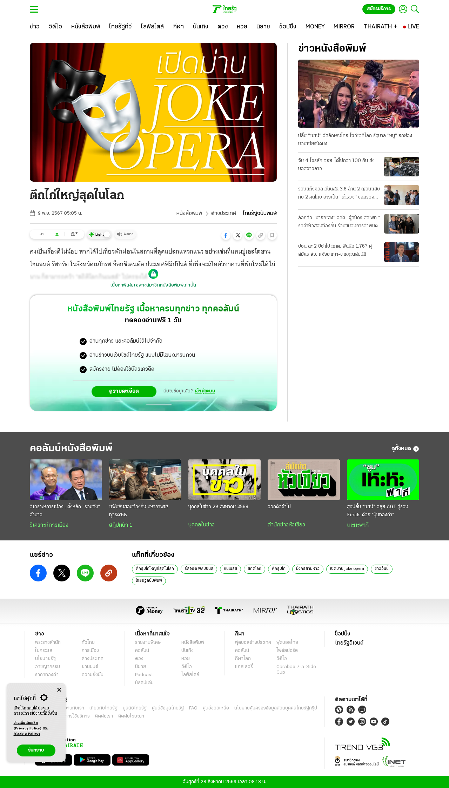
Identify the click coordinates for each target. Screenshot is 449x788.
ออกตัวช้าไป (279, 507)
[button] (225, 235)
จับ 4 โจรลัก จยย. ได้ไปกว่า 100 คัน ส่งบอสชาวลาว (336, 164)
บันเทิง (187, 650)
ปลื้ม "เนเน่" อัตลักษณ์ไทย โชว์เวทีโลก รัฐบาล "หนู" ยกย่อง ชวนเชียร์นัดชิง (355, 140)
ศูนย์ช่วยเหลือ (216, 708)
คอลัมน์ (142, 650)
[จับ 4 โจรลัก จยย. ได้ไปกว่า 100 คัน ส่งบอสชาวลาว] (401, 166)
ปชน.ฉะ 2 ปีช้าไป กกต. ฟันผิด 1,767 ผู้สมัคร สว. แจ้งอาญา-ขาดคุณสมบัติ (335, 250)
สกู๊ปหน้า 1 (120, 525)
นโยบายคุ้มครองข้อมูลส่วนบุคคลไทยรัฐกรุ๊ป (275, 708)
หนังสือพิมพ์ (189, 213)
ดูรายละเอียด (124, 391)
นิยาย (140, 666)
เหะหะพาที (358, 525)
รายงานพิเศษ (148, 642)
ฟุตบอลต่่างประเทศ (253, 642)
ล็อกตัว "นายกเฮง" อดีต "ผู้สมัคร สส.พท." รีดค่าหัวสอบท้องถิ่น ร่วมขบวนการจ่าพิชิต (339, 222)
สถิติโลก (254, 569)
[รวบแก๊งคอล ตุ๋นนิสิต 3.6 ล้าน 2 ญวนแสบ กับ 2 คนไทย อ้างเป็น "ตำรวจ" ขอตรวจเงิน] (401, 195)
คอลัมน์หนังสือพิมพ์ (71, 448)
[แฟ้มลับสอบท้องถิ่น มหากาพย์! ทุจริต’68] (145, 479)
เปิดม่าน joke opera (347, 569)
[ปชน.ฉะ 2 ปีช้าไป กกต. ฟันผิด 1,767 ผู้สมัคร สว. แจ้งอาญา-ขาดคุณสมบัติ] (401, 252)
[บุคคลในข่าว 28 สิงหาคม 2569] (224, 479)
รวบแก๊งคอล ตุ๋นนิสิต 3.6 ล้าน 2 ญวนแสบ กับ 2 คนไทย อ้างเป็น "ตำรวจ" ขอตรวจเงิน (339, 194)
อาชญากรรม (47, 666)
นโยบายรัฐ (45, 658)
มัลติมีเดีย (144, 683)
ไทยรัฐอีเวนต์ (349, 643)
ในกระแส (43, 650)
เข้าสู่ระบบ (205, 391)
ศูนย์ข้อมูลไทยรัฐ (168, 708)
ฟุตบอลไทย (287, 642)
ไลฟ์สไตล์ (190, 675)
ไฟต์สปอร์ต (287, 650)
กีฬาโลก (243, 658)
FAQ (193, 708)
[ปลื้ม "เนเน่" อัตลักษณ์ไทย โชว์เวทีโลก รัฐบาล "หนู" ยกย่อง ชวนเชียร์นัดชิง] (358, 94)
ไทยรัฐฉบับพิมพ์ (149, 581)
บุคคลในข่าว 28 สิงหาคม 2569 (218, 507)
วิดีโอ (186, 666)
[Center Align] (59, 690)
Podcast (144, 675)
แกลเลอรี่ (244, 666)
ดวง (139, 658)
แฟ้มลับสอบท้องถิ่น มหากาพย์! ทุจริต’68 (138, 511)
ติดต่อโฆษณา (131, 716)
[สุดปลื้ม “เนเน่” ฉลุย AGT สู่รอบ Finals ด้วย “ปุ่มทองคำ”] (383, 479)
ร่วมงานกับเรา (70, 708)
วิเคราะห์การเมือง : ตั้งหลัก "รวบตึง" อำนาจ (65, 511)
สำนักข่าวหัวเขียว (286, 525)
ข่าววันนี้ (382, 569)
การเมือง (90, 650)
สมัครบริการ (379, 9)
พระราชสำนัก (48, 642)
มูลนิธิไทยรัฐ (135, 708)
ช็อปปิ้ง (342, 634)
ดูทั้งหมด (401, 449)
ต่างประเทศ (223, 213)
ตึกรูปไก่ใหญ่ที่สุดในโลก (155, 569)
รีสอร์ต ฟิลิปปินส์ (199, 569)
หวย (185, 658)
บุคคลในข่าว (201, 525)
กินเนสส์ (230, 569)
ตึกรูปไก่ (279, 569)
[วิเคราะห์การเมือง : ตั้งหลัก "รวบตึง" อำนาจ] (66, 479)
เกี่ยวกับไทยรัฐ (103, 708)
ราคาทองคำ (47, 675)
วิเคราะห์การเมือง (49, 525)
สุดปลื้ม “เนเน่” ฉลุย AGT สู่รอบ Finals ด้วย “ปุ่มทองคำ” (377, 511)
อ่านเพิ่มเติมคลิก (28, 725)
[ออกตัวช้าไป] (304, 479)
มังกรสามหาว (308, 569)
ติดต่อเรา (104, 716)
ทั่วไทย (88, 642)
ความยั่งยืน (92, 675)
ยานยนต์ (90, 666)
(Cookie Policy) (27, 734)
